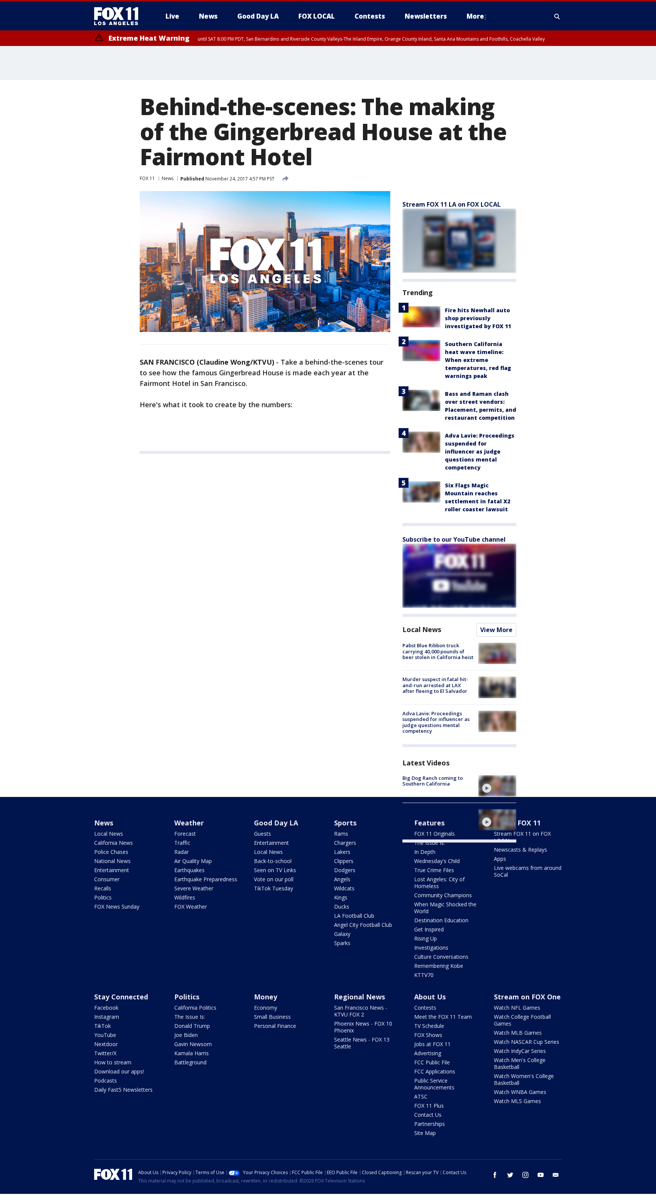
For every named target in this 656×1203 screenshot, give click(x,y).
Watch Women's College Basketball (524, 1079)
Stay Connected (121, 996)
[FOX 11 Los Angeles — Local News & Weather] (119, 16)
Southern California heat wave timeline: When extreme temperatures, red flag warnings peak (478, 359)
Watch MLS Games (517, 1101)
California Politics (195, 1007)
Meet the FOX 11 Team (443, 1016)
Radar (181, 851)
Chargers (345, 842)
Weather (189, 822)
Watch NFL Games (517, 1007)
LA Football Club (354, 915)
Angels (342, 879)
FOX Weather (190, 906)
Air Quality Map (193, 861)
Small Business (272, 1016)
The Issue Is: (429, 842)
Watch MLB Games (518, 1032)
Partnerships (429, 1123)
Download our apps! (119, 1071)
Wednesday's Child (437, 861)
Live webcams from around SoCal (527, 871)
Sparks (342, 943)
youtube (541, 1175)
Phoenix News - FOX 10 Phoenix (363, 1027)
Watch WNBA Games (520, 1092)
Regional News (359, 996)
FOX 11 (147, 178)
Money (265, 996)
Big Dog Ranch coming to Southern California (432, 781)
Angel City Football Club (363, 924)
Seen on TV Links (275, 870)
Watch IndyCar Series (520, 1050)
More (475, 16)
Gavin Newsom (193, 1044)
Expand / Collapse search (557, 16)
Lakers (342, 851)
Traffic (182, 842)
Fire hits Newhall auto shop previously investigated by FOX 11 (478, 318)
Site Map (425, 1133)
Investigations (431, 947)
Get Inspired (429, 929)
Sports (345, 822)
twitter (510, 1175)
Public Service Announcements (434, 1084)
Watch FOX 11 (517, 822)
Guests (262, 833)
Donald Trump (192, 1025)
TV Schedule (429, 1025)
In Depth (424, 851)
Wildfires (184, 897)
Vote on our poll (273, 879)
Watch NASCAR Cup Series (526, 1041)
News (167, 178)
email (556, 1175)
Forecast (185, 833)
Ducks (341, 906)
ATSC (420, 1096)
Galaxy (342, 933)
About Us (430, 996)
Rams (341, 833)
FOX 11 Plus (429, 1105)
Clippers (343, 861)
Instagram (106, 1016)
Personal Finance (275, 1025)
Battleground (190, 1062)
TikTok (102, 1025)
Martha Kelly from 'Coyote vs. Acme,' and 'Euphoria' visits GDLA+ (437, 817)
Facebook (106, 1007)
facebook (495, 1175)
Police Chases (111, 851)
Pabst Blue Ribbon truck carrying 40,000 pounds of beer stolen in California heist (437, 651)
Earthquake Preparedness (205, 879)
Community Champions (443, 895)
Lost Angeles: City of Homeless (439, 883)
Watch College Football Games (522, 1020)
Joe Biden (186, 1035)
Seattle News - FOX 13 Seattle (362, 1043)
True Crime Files (434, 870)
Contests (425, 1007)
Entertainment (111, 870)
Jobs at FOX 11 (432, 1044)
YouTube (105, 1035)
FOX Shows (428, 1035)
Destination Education (441, 920)
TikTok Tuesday (273, 888)
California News (113, 842)
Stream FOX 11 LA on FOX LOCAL (451, 204)
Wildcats (344, 888)
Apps (500, 858)
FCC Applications (434, 1071)
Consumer (107, 879)
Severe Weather (193, 888)
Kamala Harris (191, 1053)
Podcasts (105, 1080)
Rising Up (425, 938)
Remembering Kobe (438, 965)
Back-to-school (273, 861)
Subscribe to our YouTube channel (454, 539)
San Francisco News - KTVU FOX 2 (360, 1011)
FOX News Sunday (116, 906)
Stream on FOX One (527, 996)
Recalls (102, 888)
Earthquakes (189, 870)
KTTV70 (424, 975)
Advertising (427, 1053)
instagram (525, 1175)
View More (496, 630)
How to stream (112, 1062)
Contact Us (428, 1114)
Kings (340, 897)
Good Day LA (276, 822)
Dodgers (344, 870)
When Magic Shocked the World (445, 908)
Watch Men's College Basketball (520, 1063)
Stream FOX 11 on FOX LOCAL (522, 837)
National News (112, 861)
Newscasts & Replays (520, 849)
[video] (497, 786)
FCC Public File (432, 1062)
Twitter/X (105, 1053)
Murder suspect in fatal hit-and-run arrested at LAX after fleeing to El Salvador (435, 685)
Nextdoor (106, 1044)
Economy (265, 1007)
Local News (421, 629)
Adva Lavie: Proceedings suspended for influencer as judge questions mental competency (479, 451)
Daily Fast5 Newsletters (123, 1089)
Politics (103, 897)
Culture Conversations (441, 956)
